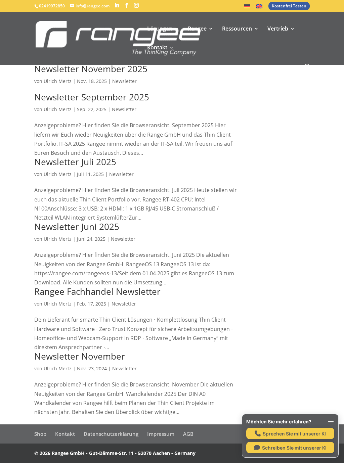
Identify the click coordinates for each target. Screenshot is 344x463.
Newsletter (124, 81)
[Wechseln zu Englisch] (259, 8)
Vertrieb (277, 29)
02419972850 (52, 6)
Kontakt (157, 48)
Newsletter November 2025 (90, 69)
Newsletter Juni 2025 (76, 227)
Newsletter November (79, 356)
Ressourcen (237, 29)
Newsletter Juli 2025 (75, 162)
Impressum (160, 433)
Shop (40, 433)
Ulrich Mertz (58, 81)
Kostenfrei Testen (289, 6)
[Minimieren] (331, 421)
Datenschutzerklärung (111, 433)
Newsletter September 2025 (91, 97)
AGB (188, 433)
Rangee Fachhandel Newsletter (97, 291)
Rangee (197, 29)
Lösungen (159, 29)
